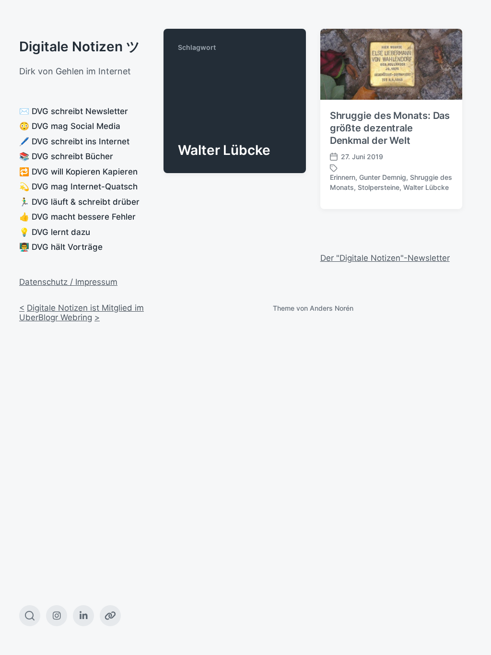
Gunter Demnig (382, 177)
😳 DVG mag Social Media (69, 126)
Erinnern (342, 177)
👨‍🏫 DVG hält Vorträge (61, 247)
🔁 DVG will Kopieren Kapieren (78, 171)
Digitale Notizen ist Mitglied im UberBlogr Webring (81, 312)
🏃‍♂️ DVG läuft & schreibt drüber (79, 202)
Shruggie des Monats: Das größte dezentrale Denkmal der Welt (390, 128)
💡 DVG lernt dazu (54, 232)
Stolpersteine (378, 187)
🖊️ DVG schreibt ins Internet (74, 141)
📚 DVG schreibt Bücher (66, 156)
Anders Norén (331, 308)
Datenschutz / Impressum (68, 282)
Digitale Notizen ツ (79, 46)
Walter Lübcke (426, 187)
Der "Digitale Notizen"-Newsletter (385, 258)
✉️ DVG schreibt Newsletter (73, 111)
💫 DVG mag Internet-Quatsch (78, 186)
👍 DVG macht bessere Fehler (77, 217)
